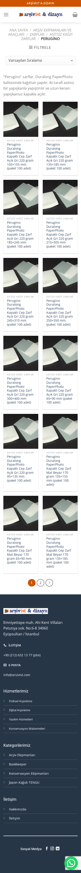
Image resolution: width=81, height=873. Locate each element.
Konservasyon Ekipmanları (29, 773)
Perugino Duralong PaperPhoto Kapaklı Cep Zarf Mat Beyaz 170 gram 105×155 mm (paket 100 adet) (58, 470)
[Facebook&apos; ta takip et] (46, 849)
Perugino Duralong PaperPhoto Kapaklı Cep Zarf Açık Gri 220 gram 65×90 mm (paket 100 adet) (59, 390)
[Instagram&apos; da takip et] (52, 849)
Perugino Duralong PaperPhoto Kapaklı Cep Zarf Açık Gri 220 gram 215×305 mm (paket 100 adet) (59, 234)
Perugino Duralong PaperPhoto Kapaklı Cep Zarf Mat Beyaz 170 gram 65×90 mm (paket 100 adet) (19, 550)
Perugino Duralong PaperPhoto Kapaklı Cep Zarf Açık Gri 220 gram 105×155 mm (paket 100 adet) (20, 156)
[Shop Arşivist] (40, 14)
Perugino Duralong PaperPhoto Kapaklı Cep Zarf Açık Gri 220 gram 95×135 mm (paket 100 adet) (20, 469)
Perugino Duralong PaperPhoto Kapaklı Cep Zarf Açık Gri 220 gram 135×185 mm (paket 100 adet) (59, 156)
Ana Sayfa (18, 30)
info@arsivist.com (16, 675)
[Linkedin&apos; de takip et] (57, 849)
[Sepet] (75, 15)
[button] (71, 863)
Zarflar (37, 34)
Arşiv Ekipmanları (22, 755)
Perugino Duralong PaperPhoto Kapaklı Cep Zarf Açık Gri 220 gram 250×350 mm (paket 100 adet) (59, 313)
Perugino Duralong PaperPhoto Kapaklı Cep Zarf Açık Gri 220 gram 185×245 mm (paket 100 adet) (20, 234)
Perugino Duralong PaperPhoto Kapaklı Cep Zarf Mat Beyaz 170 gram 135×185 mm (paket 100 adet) (58, 552)
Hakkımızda (17, 809)
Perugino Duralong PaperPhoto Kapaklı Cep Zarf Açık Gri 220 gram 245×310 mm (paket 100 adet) (20, 313)
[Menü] (6, 14)
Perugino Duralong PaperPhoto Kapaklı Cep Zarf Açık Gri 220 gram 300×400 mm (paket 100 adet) (20, 390)
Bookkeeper (18, 764)
